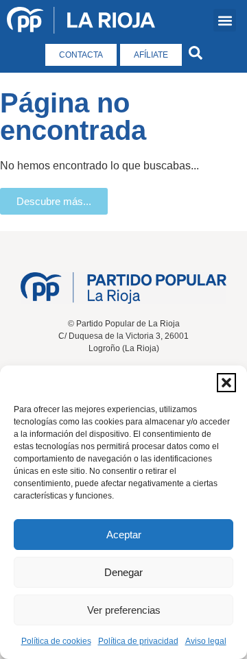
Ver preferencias (124, 610)
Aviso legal (205, 641)
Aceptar (123, 534)
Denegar (123, 572)
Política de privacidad (138, 641)
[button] (226, 383)
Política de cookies (56, 641)
